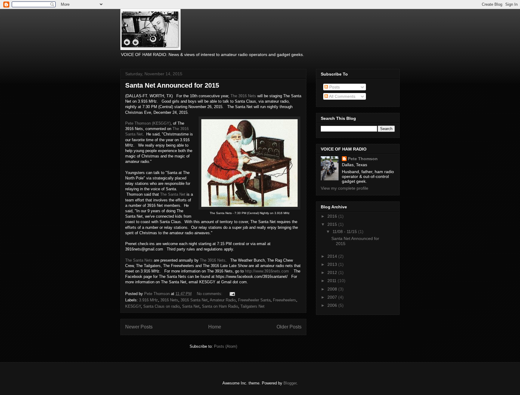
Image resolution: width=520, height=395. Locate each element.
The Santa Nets (139, 260)
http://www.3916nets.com (266, 271)
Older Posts (289, 326)
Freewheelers (284, 300)
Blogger (289, 383)
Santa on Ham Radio (220, 306)
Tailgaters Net (252, 306)
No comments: (210, 293)
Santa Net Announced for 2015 (172, 85)
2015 (332, 224)
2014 (332, 256)
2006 (332, 305)
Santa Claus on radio (161, 306)
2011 (332, 280)
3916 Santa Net (194, 300)
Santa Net (191, 306)
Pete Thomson (363, 158)
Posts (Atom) (225, 346)
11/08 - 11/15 (345, 231)
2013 (332, 264)
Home (214, 326)
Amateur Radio (223, 300)
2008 (332, 289)
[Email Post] (232, 293)
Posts (334, 87)
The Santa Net (172, 194)
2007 (332, 297)
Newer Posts (139, 326)
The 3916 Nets (243, 96)
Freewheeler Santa (254, 300)
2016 (332, 216)
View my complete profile (344, 188)
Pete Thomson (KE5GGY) (148, 123)
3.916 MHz (148, 300)
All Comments (341, 96)
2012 (332, 272)
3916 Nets (169, 300)
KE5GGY (133, 306)
